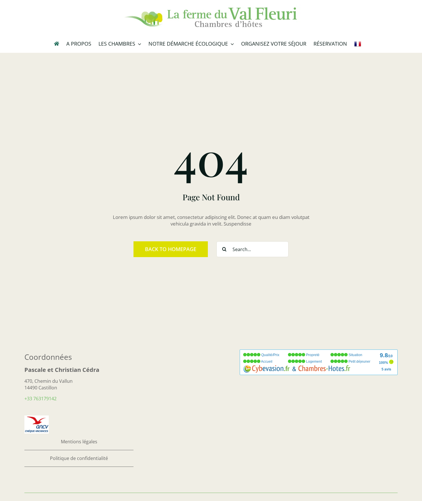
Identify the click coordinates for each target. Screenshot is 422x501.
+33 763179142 (40, 398)
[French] (357, 43)
